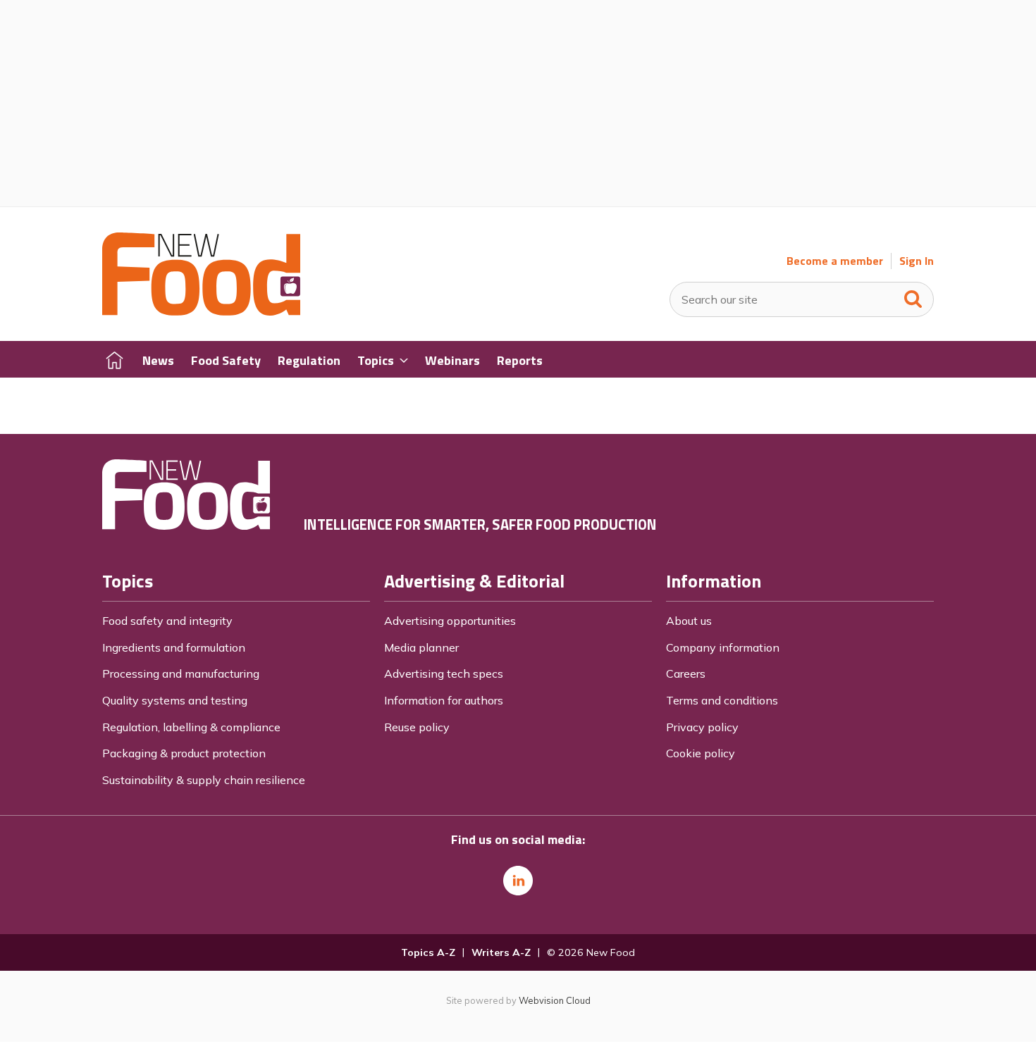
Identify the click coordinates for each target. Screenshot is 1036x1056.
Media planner (421, 647)
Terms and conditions (722, 700)
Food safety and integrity (167, 621)
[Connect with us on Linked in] (518, 880)
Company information (722, 647)
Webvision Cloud (555, 1000)
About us (689, 621)
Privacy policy (702, 727)
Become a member (835, 261)
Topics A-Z (428, 952)
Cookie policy (700, 753)
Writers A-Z (501, 952)
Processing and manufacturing (180, 673)
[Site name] (201, 311)
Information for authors (443, 700)
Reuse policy (417, 727)
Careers (685, 673)
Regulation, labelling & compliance (191, 727)
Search (913, 296)
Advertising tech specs (443, 673)
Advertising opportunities (450, 621)
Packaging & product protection (184, 753)
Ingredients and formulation (173, 647)
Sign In (916, 261)
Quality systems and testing (174, 700)
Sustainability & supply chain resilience (203, 780)
